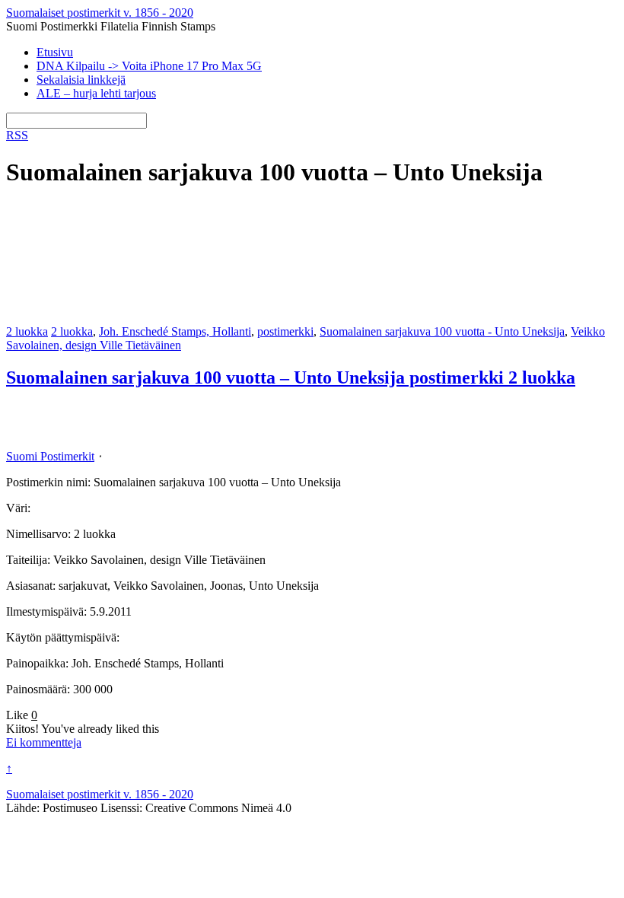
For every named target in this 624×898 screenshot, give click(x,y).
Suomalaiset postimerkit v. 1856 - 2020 (99, 794)
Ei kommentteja (43, 742)
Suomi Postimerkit (50, 456)
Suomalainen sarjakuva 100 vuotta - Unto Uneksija (442, 331)
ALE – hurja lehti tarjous (96, 93)
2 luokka (27, 331)
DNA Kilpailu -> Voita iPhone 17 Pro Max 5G (149, 65)
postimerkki (285, 331)
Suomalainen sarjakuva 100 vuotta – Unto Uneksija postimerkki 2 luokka (290, 377)
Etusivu (55, 52)
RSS (17, 135)
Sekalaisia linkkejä (81, 79)
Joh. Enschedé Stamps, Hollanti (175, 331)
